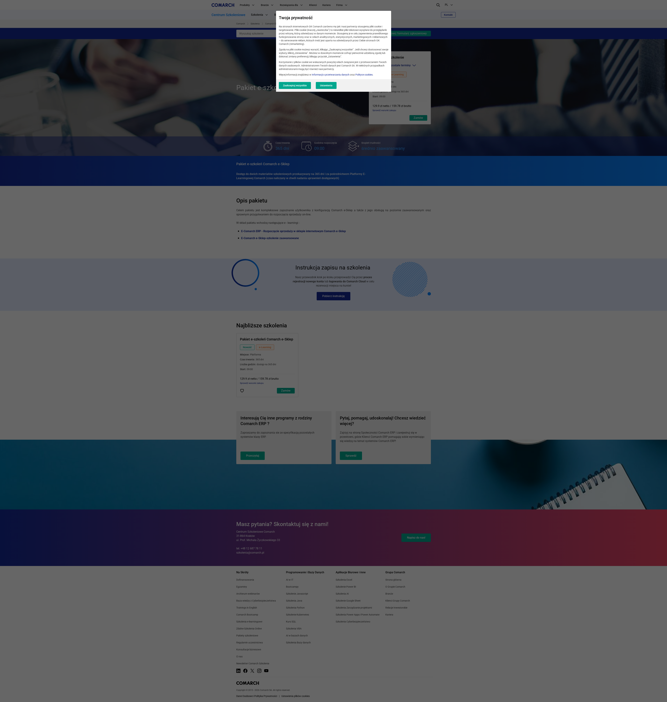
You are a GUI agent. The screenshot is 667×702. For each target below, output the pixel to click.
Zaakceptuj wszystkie (295, 85)
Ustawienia (326, 85)
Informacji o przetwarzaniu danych (330, 74)
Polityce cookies (364, 74)
